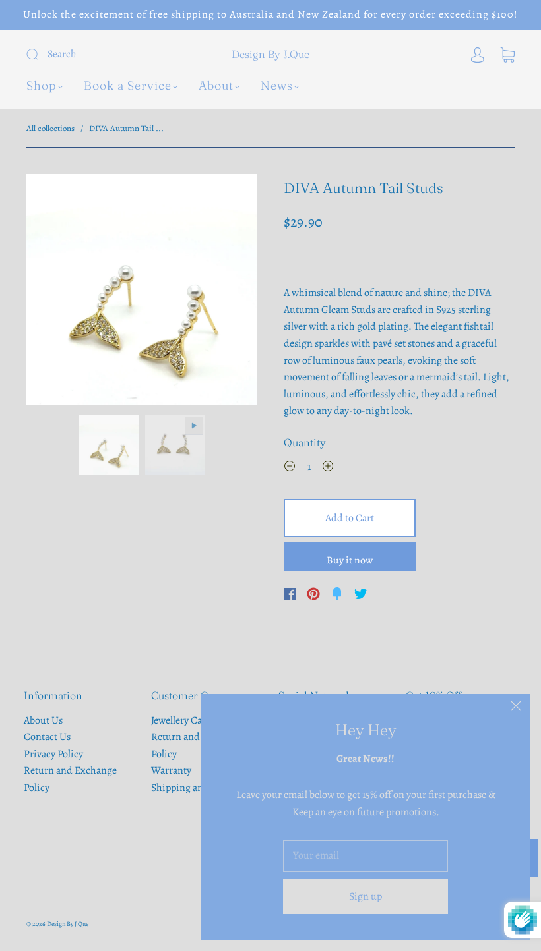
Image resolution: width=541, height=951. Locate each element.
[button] (49, 292)
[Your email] (365, 856)
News (277, 85)
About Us (43, 720)
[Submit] (108, 54)
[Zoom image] (142, 292)
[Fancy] (337, 593)
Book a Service (128, 85)
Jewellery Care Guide (195, 720)
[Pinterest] (313, 593)
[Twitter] (361, 593)
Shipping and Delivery (199, 787)
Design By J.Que (270, 54)
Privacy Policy (53, 754)
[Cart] (507, 54)
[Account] (477, 54)
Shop (41, 85)
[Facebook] (290, 593)
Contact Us (47, 737)
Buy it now (350, 560)
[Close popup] (515, 708)
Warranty (171, 770)
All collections (50, 128)
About (216, 85)
